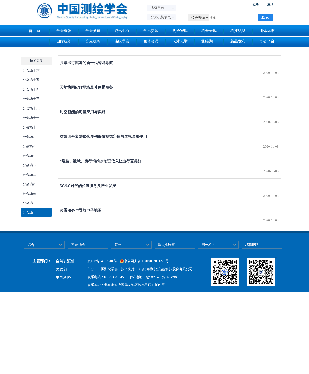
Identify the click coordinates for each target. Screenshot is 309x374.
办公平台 (267, 41)
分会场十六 (31, 70)
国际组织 (63, 41)
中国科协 (63, 277)
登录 (255, 4)
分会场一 (29, 212)
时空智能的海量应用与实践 (82, 112)
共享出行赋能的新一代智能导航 (86, 63)
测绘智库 (180, 31)
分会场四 (29, 184)
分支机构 (92, 41)
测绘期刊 (209, 41)
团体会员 (150, 41)
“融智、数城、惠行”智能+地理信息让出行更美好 (100, 161)
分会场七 (29, 155)
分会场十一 (31, 117)
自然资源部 (65, 261)
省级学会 (121, 41)
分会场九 (29, 136)
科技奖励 (238, 31)
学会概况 (63, 31)
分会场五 (29, 174)
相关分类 (36, 61)
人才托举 (180, 41)
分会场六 (29, 165)
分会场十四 (31, 89)
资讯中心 (121, 31)
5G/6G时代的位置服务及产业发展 (88, 186)
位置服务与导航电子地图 (81, 210)
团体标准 (267, 31)
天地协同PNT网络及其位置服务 (86, 87)
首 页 (34, 31)
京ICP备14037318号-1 (103, 261)
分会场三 (29, 193)
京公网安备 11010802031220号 (146, 261)
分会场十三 (31, 99)
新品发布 (238, 41)
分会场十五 (31, 80)
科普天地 (209, 31)
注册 (270, 4)
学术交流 (150, 31)
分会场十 (29, 127)
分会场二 (29, 203)
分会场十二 (31, 108)
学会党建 (92, 31)
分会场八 (29, 146)
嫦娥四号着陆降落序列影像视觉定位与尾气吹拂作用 (103, 136)
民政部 (61, 269)
